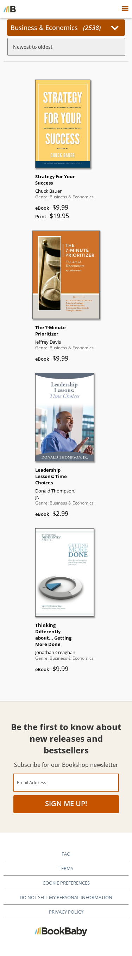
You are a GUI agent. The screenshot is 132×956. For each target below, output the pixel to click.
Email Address (31, 782)
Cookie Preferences (66, 883)
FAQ (66, 854)
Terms (66, 868)
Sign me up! (66, 803)
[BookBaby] (10, 9)
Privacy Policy (66, 912)
